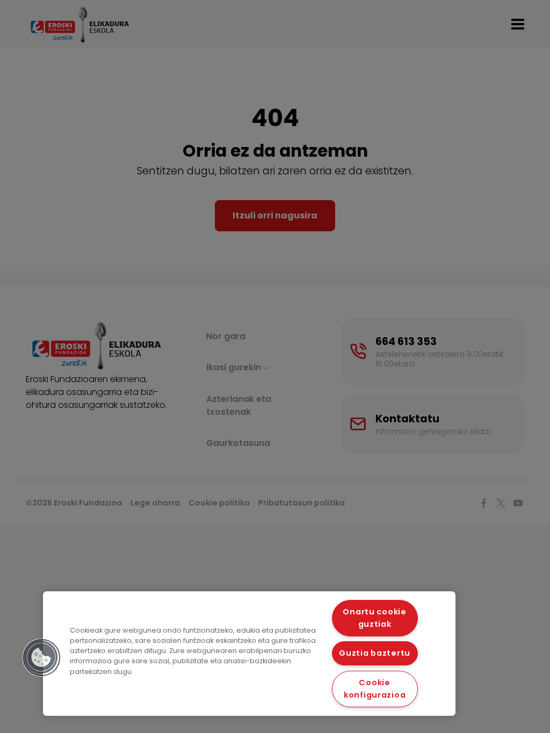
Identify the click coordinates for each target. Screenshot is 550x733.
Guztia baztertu (374, 653)
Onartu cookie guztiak (374, 617)
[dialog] (249, 653)
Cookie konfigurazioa (375, 688)
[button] (41, 657)
